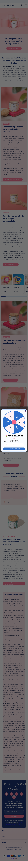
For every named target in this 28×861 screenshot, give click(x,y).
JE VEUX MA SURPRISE (14, 449)
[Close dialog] (25, 411)
